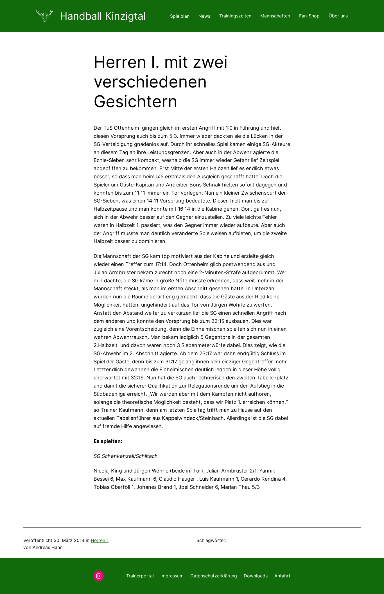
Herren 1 (100, 540)
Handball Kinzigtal (103, 16)
